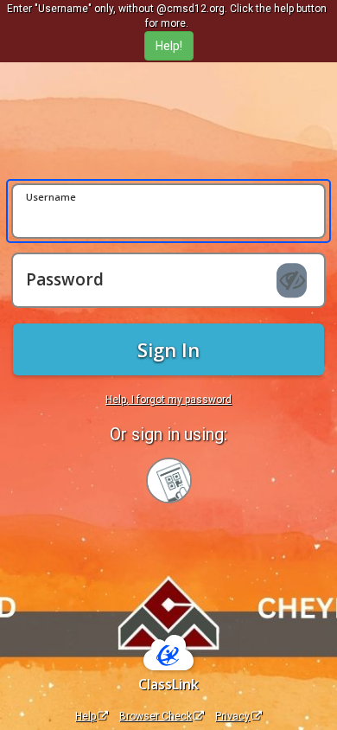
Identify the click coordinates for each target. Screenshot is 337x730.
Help (85, 716)
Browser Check (155, 716)
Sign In (168, 349)
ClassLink (168, 684)
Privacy (232, 716)
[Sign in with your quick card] (169, 480)
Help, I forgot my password (168, 400)
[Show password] (292, 280)
